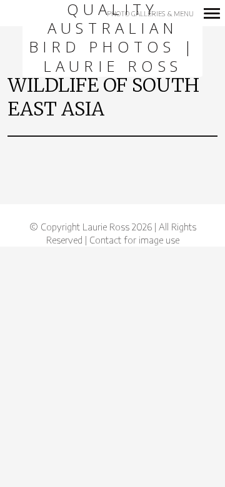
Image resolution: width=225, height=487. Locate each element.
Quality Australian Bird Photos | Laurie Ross (112, 38)
